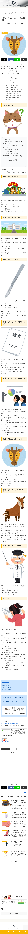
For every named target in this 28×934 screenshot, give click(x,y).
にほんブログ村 (5, 741)
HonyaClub (5, 164)
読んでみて (8, 99)
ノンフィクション (6, 748)
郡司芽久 (19, 748)
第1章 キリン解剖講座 (11, 83)
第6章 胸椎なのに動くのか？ (12, 93)
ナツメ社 (14, 748)
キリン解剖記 (5, 682)
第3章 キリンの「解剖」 (11, 87)
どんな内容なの (9, 80)
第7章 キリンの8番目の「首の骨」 (14, 95)
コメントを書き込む (14, 913)
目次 (12, 78)
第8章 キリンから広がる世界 (12, 97)
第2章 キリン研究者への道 (12, 85)
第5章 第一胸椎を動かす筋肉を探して (14, 91)
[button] (24, 59)
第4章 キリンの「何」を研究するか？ (14, 89)
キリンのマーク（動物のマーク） (9, 723)
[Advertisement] (14, 767)
